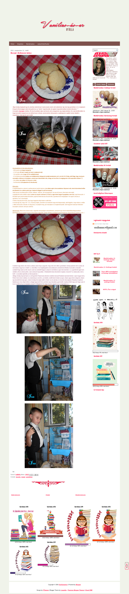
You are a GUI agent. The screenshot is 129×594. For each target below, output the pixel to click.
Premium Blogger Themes (76, 590)
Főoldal (12, 44)
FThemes (46, 590)
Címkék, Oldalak (101, 84)
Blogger (78, 584)
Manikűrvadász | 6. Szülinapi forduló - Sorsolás (109, 260)
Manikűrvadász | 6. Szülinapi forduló (105, 267)
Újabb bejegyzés (15, 495)
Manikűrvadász (30, 44)
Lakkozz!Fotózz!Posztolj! (43, 44)
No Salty (21, 111)
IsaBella (18, 474)
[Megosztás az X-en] (34, 475)
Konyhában (20, 44)
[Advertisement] (104, 214)
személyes (29, 477)
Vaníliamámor (63, 584)
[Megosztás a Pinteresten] (37, 475)
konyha (18, 477)
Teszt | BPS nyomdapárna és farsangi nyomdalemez (109, 272)
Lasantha (64, 590)
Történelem (111, 84)
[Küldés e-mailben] (30, 475)
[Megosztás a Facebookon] (36, 475)
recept (23, 477)
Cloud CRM (88, 590)
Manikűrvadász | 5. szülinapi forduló (109, 281)
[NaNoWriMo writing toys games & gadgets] (23, 540)
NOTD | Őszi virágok (109, 289)
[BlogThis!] (32, 475)
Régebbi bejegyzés (80, 495)
